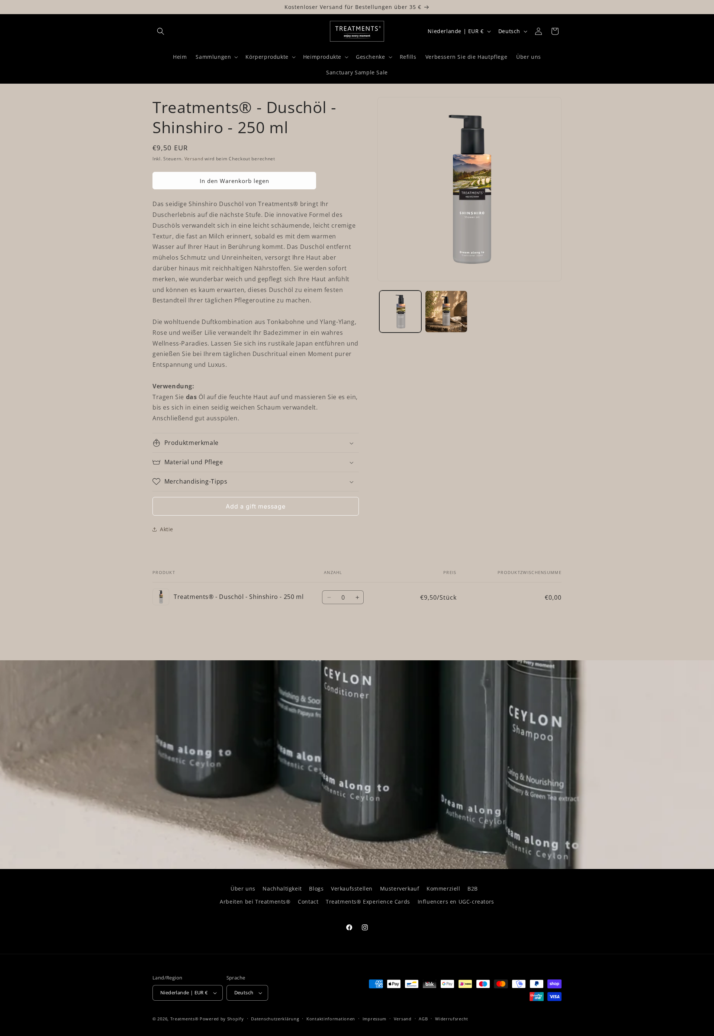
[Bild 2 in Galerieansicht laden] (446, 312)
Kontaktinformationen (330, 1018)
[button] (160, 31)
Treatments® (184, 1018)
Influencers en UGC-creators (456, 901)
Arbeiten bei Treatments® (255, 901)
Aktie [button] (166, 529)
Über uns (243, 888)
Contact (308, 901)
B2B (472, 888)
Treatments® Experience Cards (368, 901)
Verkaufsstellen (352, 888)
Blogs (316, 888)
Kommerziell (443, 888)
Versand (193, 158)
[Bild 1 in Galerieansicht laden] (400, 312)
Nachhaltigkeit (282, 888)
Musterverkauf (399, 888)
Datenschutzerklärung (275, 1018)
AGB (423, 1018)
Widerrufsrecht (451, 1018)
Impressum (374, 1018)
